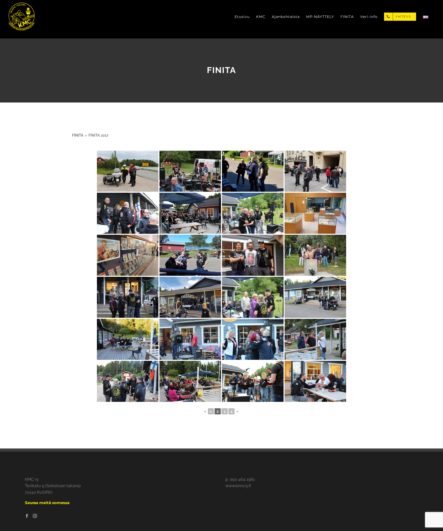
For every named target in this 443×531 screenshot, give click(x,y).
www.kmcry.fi (238, 485)
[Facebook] (27, 516)
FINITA (77, 135)
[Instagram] (35, 516)
